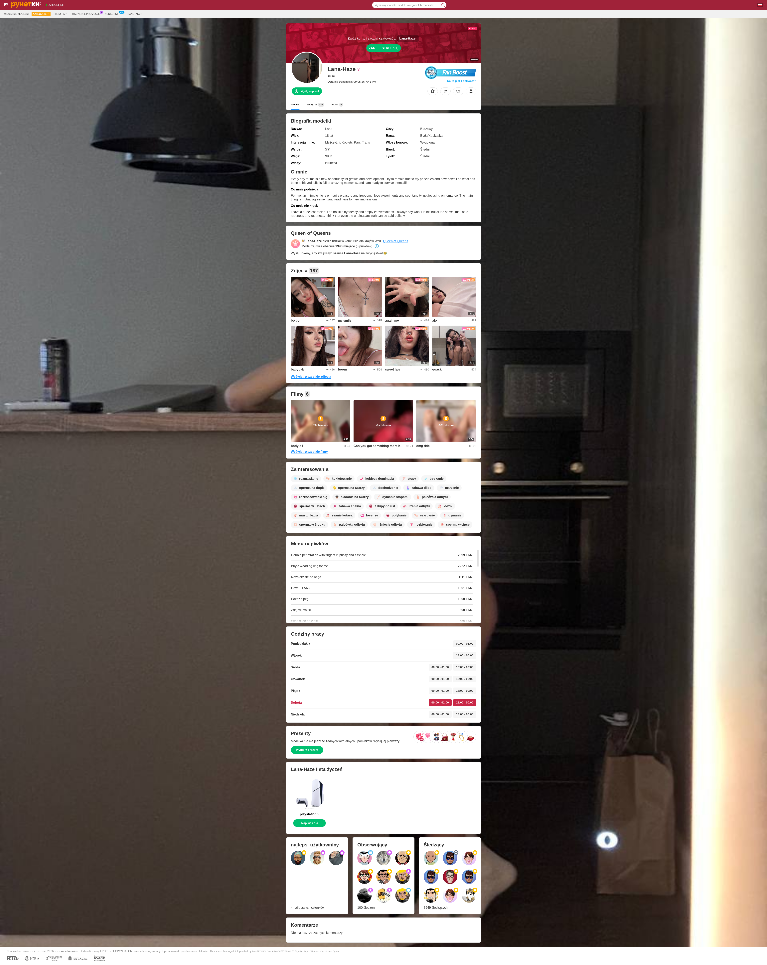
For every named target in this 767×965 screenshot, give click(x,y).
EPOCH (104, 951)
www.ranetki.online (66, 951)
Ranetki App (135, 14)
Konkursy (111, 14)
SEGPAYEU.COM (121, 951)
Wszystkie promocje (86, 14)
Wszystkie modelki (16, 14)
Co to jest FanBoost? (461, 80)
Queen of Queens (395, 241)
